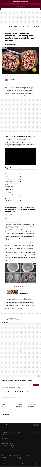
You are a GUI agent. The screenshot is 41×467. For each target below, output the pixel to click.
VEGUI (28, 8)
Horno (24, 322)
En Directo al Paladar (22, 290)
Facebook (13, 44)
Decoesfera (4, 447)
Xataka (3, 430)
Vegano (20, 26)
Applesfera (4, 434)
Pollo (3, 406)
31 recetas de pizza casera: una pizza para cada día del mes (26, 292)
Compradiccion (5, 448)
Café (23, 26)
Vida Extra (12, 432)
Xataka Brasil (4, 457)
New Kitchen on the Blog (16, 145)
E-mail (18, 44)
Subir (35, 425)
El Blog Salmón (12, 445)
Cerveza (10, 26)
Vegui (29, 402)
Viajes (3, 404)
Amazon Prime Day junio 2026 (7, 409)
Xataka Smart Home (4, 436)
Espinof (18, 432)
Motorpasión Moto (35, 432)
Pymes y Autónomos (12, 448)
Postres (16, 402)
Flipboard (16, 44)
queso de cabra (29, 255)
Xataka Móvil (4, 432)
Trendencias (4, 445)
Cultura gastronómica (32, 404)
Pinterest (20, 391)
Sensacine (19, 430)
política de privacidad (16, 387)
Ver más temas (6, 414)
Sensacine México (20, 455)
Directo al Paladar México (28, 456)
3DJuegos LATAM (13, 455)
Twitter (14, 44)
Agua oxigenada (36, 26)
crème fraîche (8, 92)
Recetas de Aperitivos (19, 404)
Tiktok (25, 391)
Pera (28, 322)
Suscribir (36, 384)
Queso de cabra (33, 322)
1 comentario (9, 44)
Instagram (18, 391)
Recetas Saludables (19, 406)
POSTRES (13, 8)
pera (34, 254)
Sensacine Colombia (19, 458)
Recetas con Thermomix (7, 402)
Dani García (15, 26)
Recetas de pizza (12, 318)
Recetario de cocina (17, 322)
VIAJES (17, 8)
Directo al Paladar (28, 430)
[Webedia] (5, 424)
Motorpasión (34, 430)
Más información (14, 465)
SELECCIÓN (23, 8)
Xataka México (5, 455)
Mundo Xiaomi (5, 438)
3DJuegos (11, 430)
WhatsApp (8, 391)
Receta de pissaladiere (14, 319)
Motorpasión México (34, 456)
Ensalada (27, 26)
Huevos (29, 408)
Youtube (15, 391)
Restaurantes (31, 406)
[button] (12, 79)
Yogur (31, 26)
